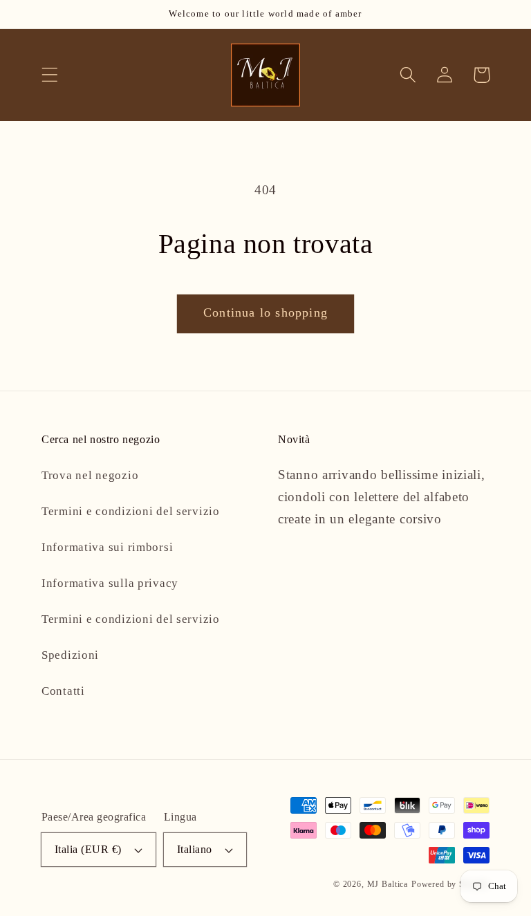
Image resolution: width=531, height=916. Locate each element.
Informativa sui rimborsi (107, 547)
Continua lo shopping (265, 312)
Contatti (63, 691)
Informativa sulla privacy (109, 583)
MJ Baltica (387, 884)
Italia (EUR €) (88, 849)
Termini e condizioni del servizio (130, 511)
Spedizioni (70, 655)
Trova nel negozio (89, 475)
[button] (50, 75)
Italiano (194, 849)
